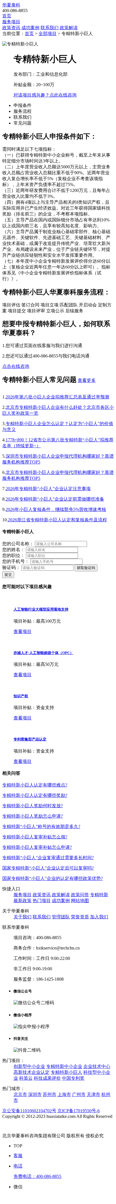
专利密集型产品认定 (30, 739)
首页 (6, 15)
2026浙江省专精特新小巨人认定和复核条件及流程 (57, 519)
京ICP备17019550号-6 (78, 1110)
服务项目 (11, 21)
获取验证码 (86, 568)
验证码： (11, 567)
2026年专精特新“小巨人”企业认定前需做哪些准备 (55, 499)
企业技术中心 (96, 1066)
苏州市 (49, 1094)
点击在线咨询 (15, 366)
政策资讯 (11, 27)
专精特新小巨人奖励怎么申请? (32, 816)
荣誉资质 (80, 916)
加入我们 (99, 916)
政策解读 (69, 27)
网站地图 (80, 900)
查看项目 (23, 631)
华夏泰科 (11, 5)
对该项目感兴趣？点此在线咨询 (45, 95)
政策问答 (80, 894)
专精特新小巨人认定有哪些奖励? (34, 795)
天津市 (93, 1094)
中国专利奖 (73, 1078)
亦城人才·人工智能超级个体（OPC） (43, 653)
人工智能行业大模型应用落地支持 (41, 609)
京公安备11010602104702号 (29, 1110)
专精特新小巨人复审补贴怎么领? (34, 836)
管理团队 (61, 916)
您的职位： (13, 555)
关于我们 (23, 916)
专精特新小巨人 (66, 1072)
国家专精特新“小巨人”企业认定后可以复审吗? (48, 868)
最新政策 (23, 900)
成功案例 (30, 27)
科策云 (26, 1078)
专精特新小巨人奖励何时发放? (32, 805)
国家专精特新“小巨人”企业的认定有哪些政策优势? (52, 878)
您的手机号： (15, 561)
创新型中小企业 (29, 1066)
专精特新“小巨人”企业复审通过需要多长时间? (48, 857)
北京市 (20, 1094)
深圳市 (35, 1094)
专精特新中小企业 (64, 1066)
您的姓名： (13, 549)
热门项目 (42, 900)
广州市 (79, 1094)
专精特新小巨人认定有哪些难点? (34, 785)
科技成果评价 (47, 1078)
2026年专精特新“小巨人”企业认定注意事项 (48, 488)
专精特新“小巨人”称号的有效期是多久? (41, 826)
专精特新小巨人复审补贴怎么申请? (37, 847)
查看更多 (87, 380)
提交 (8, 574)
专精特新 (99, 894)
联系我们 (50, 27)
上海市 (64, 1094)
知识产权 (21, 696)
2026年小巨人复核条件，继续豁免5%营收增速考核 (56, 509)
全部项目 (48, 33)
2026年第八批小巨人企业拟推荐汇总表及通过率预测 (57, 397)
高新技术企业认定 (32, 1072)
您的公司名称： (18, 543)
